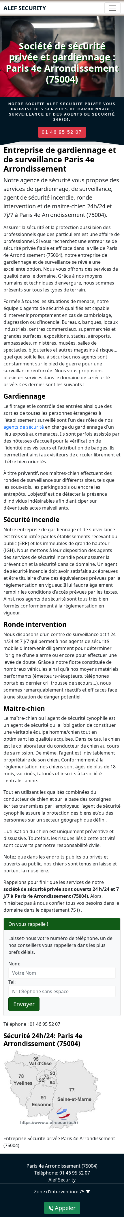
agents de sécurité (23, 427)
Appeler (64, 1208)
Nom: (14, 963)
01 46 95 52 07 (62, 132)
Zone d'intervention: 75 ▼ (62, 1191)
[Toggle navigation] (112, 8)
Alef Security (24, 8)
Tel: (12, 982)
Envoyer (24, 1004)
